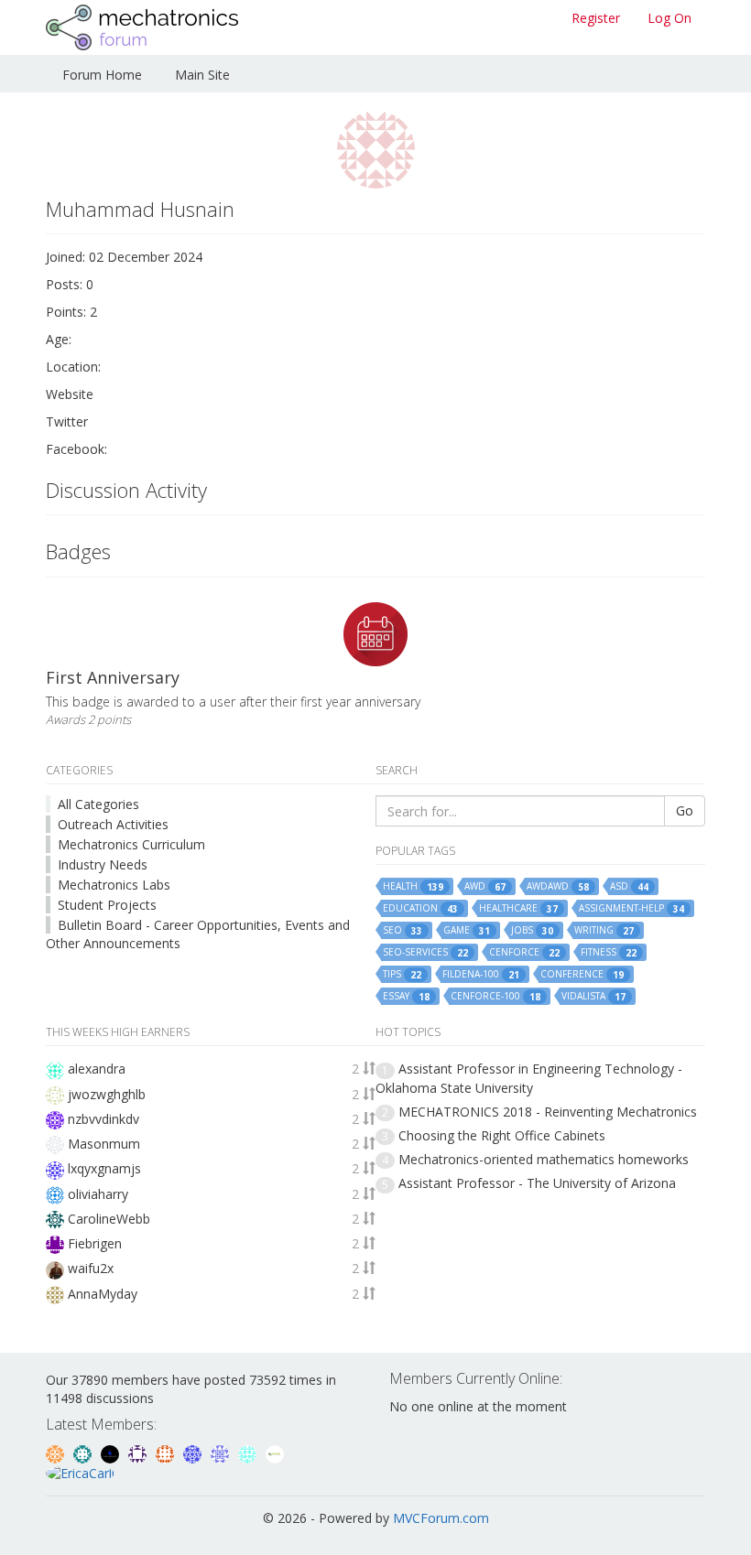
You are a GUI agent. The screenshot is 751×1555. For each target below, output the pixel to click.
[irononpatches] (57, 1452)
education (420, 908)
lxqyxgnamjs (104, 1168)
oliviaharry (98, 1194)
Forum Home (102, 74)
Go (684, 810)
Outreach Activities (113, 824)
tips (402, 974)
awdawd (558, 886)
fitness (609, 952)
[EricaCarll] (80, 1472)
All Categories (98, 804)
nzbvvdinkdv (103, 1119)
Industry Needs (102, 864)
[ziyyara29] (222, 1452)
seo (402, 930)
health (413, 886)
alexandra (96, 1068)
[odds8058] (112, 1452)
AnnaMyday (102, 1293)
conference (582, 974)
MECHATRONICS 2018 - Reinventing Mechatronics (547, 1111)
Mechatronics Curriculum (131, 844)
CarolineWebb (109, 1218)
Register (595, 18)
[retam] (249, 1452)
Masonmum (104, 1143)
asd (629, 886)
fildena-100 (480, 974)
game (466, 930)
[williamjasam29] (275, 1452)
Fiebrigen (95, 1243)
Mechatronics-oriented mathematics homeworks (543, 1159)
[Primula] (194, 1452)
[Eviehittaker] (139, 1452)
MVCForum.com (441, 1518)
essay (406, 996)
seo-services (425, 952)
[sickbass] (84, 1452)
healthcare (518, 908)
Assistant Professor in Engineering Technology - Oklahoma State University (529, 1078)
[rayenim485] (167, 1452)
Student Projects (107, 904)
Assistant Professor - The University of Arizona (537, 1183)
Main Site (202, 74)
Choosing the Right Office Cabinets (501, 1135)
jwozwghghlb (107, 1094)
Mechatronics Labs (114, 884)
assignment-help (631, 908)
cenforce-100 (495, 996)
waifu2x (91, 1268)
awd (485, 886)
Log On (669, 18)
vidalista (593, 996)
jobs (532, 930)
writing (604, 930)
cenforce (524, 952)
